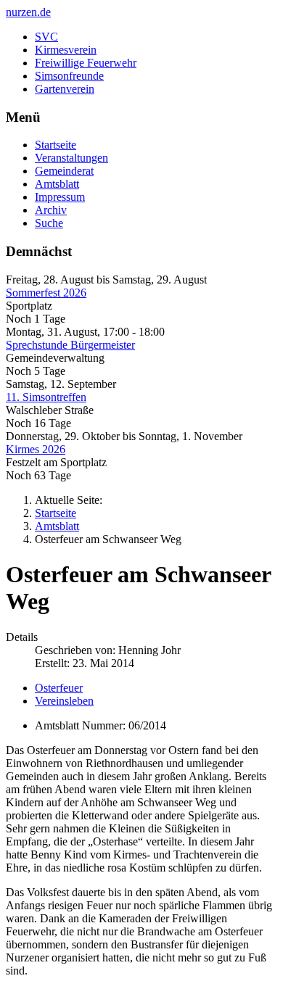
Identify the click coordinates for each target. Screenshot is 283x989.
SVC (46, 36)
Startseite (55, 144)
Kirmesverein (66, 50)
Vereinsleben (64, 701)
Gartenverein (64, 89)
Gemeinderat (64, 171)
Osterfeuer (59, 688)
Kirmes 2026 (35, 449)
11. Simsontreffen (46, 397)
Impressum (60, 197)
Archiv (51, 210)
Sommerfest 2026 (46, 292)
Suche (49, 223)
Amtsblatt (57, 184)
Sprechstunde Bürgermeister (70, 345)
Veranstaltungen (71, 158)
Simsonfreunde (69, 76)
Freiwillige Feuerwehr (85, 63)
